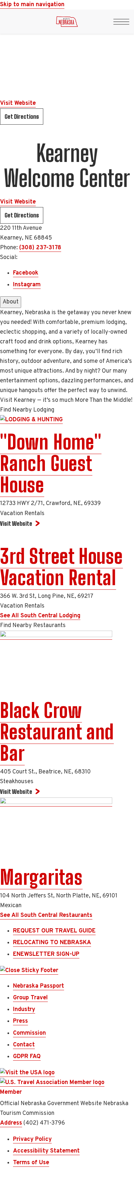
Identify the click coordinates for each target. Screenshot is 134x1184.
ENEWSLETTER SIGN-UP (46, 954)
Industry (24, 1009)
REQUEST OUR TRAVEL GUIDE (54, 931)
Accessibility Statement (46, 1151)
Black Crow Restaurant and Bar (57, 732)
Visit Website (18, 103)
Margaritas (41, 877)
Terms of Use (31, 1162)
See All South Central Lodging (40, 616)
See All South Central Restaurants (46, 915)
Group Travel (30, 998)
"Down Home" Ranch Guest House (50, 463)
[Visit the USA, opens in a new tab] (27, 1073)
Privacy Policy (32, 1139)
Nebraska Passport (38, 986)
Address (11, 1123)
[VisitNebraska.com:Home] (67, 23)
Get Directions (22, 116)
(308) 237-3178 (40, 248)
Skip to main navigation (32, 4)
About (11, 302)
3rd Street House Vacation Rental (61, 567)
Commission (29, 1033)
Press (20, 1021)
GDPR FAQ (27, 1056)
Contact (24, 1045)
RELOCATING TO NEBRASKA (52, 942)
